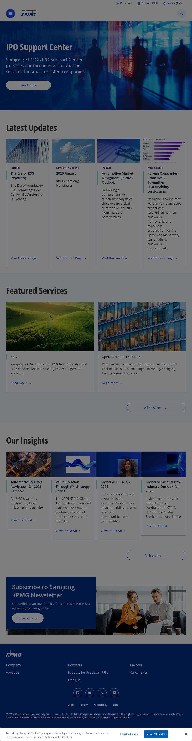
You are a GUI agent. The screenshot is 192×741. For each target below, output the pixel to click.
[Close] (186, 734)
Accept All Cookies (156, 734)
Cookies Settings (129, 734)
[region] (96, 734)
